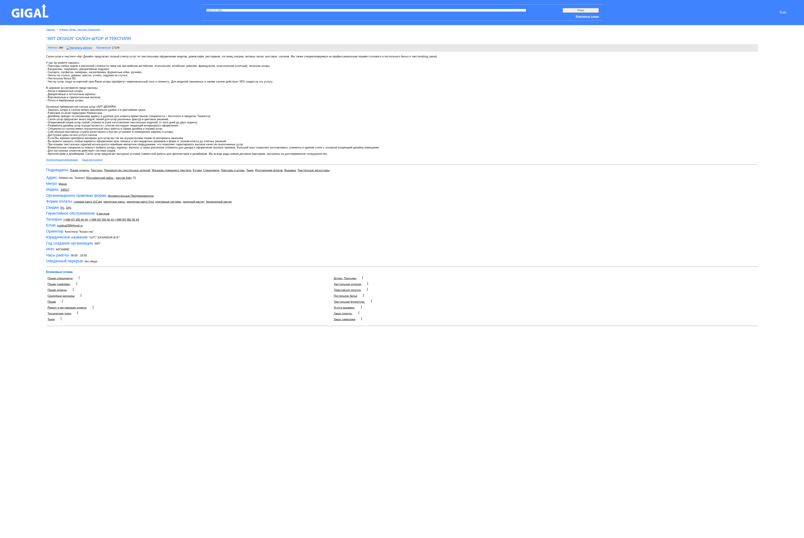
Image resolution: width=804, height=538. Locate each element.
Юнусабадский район (100, 177)
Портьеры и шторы (233, 170)
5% (62, 207)
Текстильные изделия (347, 284)
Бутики (197, 170)
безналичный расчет (219, 201)
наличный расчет (193, 201)
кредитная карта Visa (140, 201)
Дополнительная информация (62, 159)
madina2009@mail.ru (70, 225)
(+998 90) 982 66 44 (127, 219)
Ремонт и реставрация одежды (67, 307)
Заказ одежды (343, 313)
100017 (65, 189)
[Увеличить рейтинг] (79, 47)
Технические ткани (59, 313)
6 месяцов (103, 213)
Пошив (52, 301)
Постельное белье (345, 295)
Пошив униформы (59, 284)
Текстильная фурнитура (349, 301)
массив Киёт (123, 177)
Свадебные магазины (61, 295)
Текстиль (96, 170)
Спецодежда (211, 170)
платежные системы (168, 201)
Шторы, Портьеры (345, 278)
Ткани (249, 170)
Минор (63, 183)
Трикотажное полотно (347, 290)
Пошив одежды (79, 170)
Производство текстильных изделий (127, 170)
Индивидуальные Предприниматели (131, 195)
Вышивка (290, 170)
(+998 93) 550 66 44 (101, 219)
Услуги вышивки (344, 307)
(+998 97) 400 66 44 (75, 219)
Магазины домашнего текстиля (171, 170)
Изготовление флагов (269, 170)
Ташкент (50, 29)
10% (68, 207)
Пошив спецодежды (60, 278)
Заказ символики (344, 319)
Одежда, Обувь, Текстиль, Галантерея (79, 29)
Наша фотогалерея (92, 159)
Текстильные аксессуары (314, 170)
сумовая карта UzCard (87, 201)
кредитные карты (114, 201)
